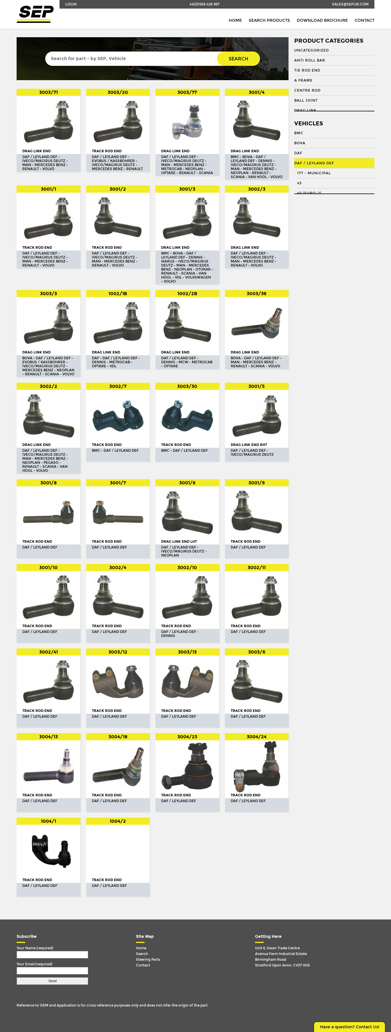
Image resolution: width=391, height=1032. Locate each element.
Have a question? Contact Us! (349, 1027)
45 (299, 183)
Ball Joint (306, 100)
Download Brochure (322, 20)
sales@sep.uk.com (350, 4)
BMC (298, 133)
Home (235, 20)
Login (71, 4)
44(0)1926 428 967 (204, 4)
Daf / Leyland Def (314, 163)
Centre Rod (307, 90)
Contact (364, 20)
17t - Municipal (314, 173)
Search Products (269, 20)
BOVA (299, 143)
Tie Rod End (307, 70)
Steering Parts (148, 960)
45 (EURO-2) (309, 193)
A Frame (303, 80)
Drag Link (305, 110)
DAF (298, 153)
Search (238, 59)
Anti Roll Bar (309, 60)
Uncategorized (311, 50)
